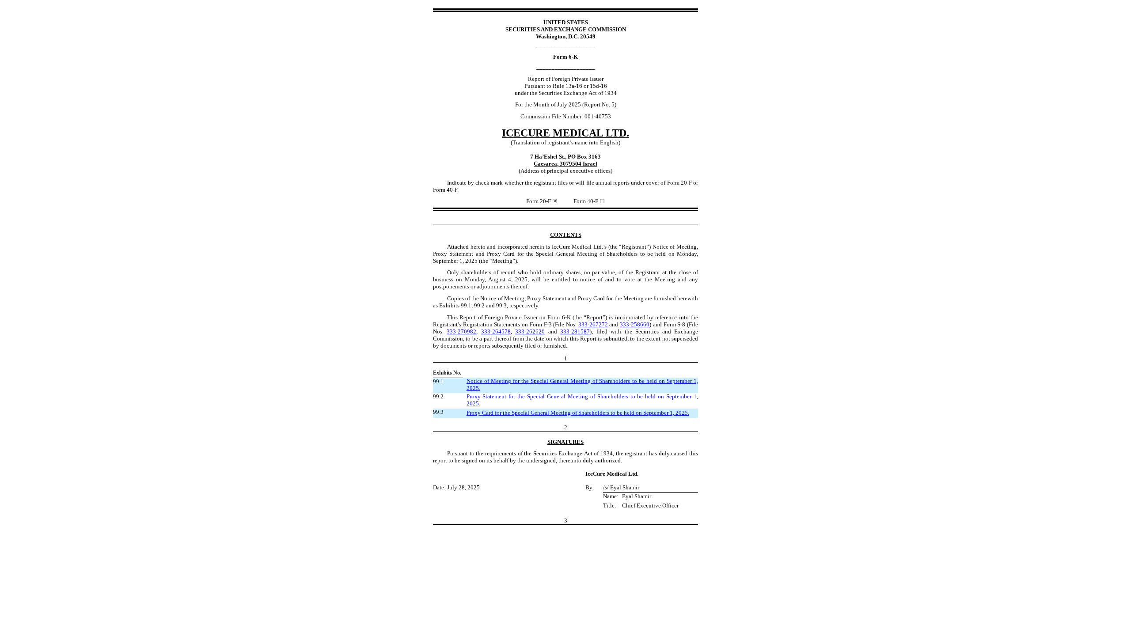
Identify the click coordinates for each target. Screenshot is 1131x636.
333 (593, 324)
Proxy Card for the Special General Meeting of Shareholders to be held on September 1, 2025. (578, 412)
